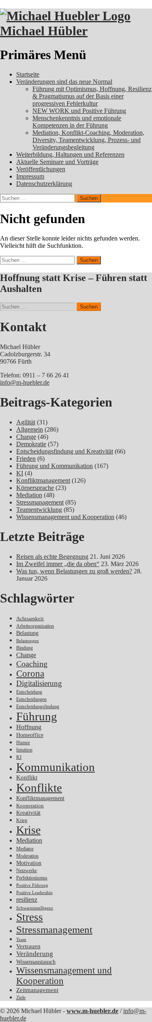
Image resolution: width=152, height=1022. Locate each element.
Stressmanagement (40, 502)
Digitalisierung (39, 683)
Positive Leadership (34, 892)
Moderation (27, 856)
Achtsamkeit (30, 618)
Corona (30, 674)
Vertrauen (28, 946)
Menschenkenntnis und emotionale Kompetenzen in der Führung (76, 122)
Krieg (21, 820)
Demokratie (31, 444)
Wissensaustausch (36, 962)
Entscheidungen (31, 699)
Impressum (30, 176)
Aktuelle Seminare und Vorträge (57, 161)
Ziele (21, 998)
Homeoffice (29, 735)
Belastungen (27, 641)
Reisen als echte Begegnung (52, 556)
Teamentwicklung (39, 509)
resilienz (26, 899)
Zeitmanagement (37, 990)
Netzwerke (26, 870)
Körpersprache (35, 487)
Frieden (26, 458)
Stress (29, 917)
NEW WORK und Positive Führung (79, 110)
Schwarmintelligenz (34, 908)
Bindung (24, 648)
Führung (36, 716)
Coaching (31, 663)
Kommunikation (55, 766)
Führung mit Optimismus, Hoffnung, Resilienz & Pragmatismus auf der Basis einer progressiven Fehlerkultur (92, 96)
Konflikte (39, 787)
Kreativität (28, 813)
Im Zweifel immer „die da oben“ (57, 563)
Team (21, 939)
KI (19, 473)
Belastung (27, 633)
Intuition (24, 750)
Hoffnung (28, 727)
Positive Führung (32, 885)
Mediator (25, 849)
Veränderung (34, 954)
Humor (23, 742)
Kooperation (30, 806)
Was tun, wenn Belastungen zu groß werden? (74, 571)
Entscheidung (29, 692)
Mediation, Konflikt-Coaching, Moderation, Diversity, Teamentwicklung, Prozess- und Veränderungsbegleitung (88, 140)
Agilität (25, 422)
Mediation (29, 495)
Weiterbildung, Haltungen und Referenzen (70, 154)
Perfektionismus (31, 878)
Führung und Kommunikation (54, 465)
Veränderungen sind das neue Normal (64, 81)
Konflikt (26, 777)
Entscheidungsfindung (37, 706)
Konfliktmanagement (43, 480)
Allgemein (29, 429)
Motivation (28, 863)
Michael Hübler (44, 30)
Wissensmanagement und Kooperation (65, 516)
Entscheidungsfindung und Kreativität (64, 451)
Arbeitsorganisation (35, 626)
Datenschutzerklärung (44, 183)
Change (26, 436)
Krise (28, 830)
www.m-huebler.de (92, 1010)
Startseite (27, 74)
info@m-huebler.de (24, 382)
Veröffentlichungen (40, 169)
